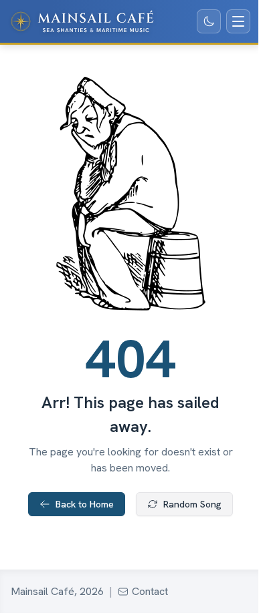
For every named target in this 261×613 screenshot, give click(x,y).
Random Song (192, 504)
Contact (150, 591)
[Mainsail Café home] (82, 21)
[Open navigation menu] (238, 21)
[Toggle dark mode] (209, 21)
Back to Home (85, 504)
